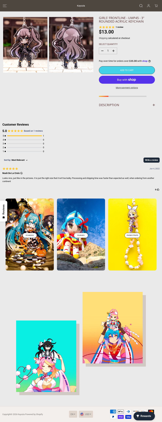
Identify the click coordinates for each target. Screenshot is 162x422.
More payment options (127, 87)
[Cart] (156, 5)
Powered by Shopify (34, 414)
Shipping (103, 38)
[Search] (140, 5)
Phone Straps (132, 235)
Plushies (80, 235)
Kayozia (21, 414)
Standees (30, 235)
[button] (4, 5)
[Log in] (148, 5)
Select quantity (108, 44)
